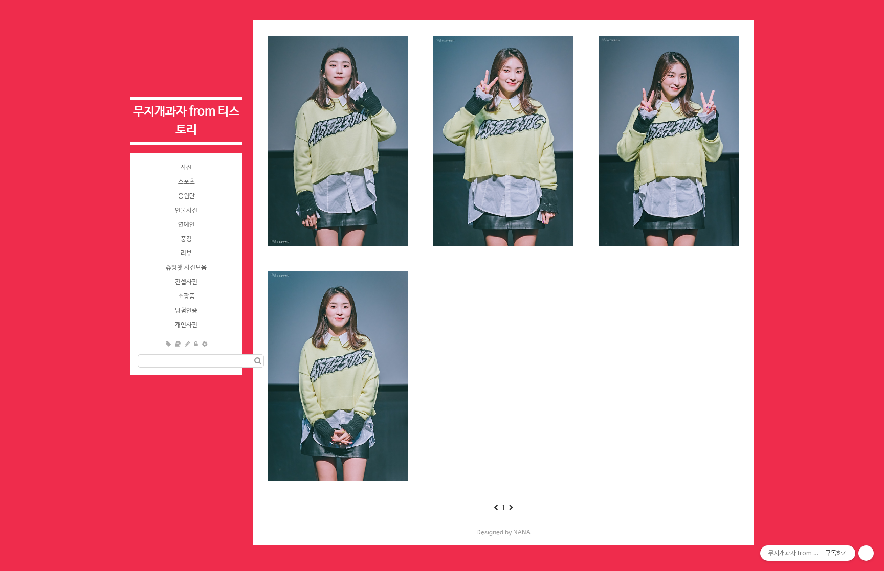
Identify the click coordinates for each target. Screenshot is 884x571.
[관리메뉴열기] (866, 553)
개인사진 (186, 325)
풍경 (186, 239)
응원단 (186, 196)
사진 (186, 167)
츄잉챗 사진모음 (186, 267)
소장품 (186, 296)
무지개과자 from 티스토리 (186, 121)
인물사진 (186, 210)
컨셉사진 (186, 282)
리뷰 (186, 253)
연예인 (186, 225)
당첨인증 (186, 310)
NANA (522, 532)
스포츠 (186, 182)
